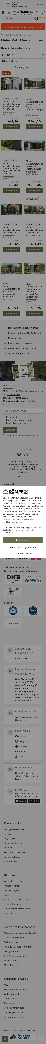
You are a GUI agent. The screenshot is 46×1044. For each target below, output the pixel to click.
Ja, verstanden (23, 540)
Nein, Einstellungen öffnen (23, 547)
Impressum (28, 553)
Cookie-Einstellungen (12, 530)
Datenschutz (18, 553)
